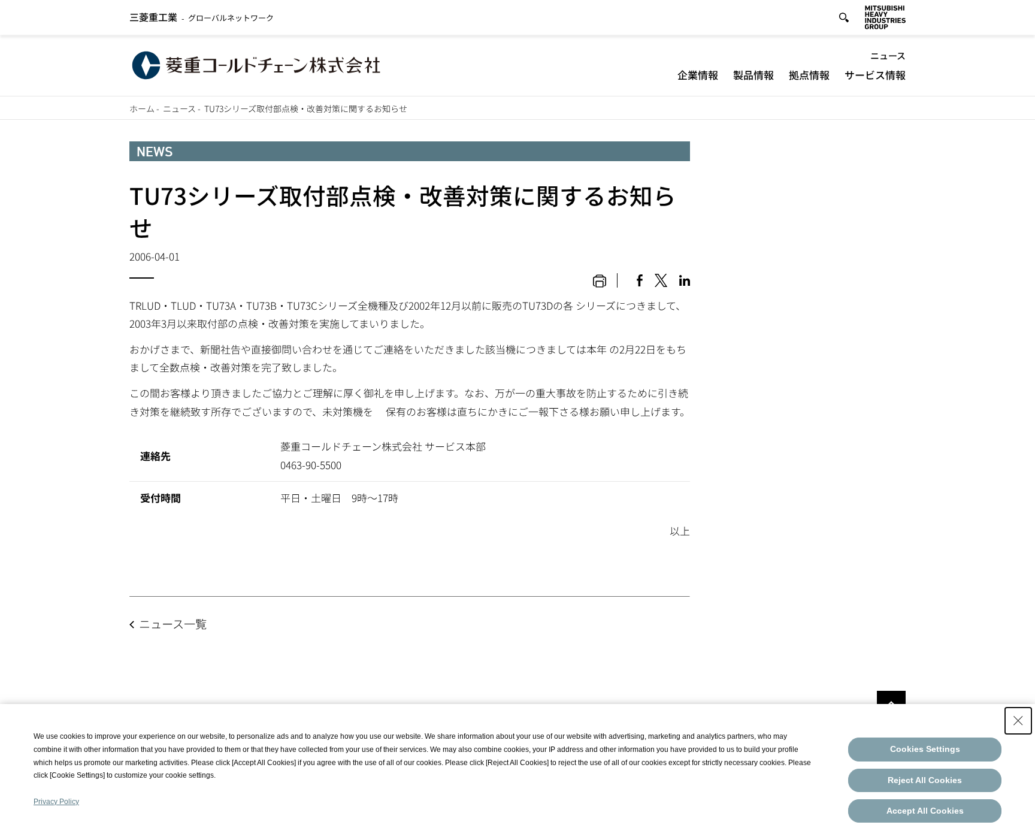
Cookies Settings (925, 749)
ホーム (142, 108)
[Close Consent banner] (1018, 721)
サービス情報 (875, 74)
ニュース (888, 55)
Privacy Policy (56, 801)
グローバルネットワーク (201, 17)
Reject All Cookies (925, 780)
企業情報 (697, 74)
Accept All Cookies (925, 810)
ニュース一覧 (173, 623)
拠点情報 (809, 74)
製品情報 (753, 74)
